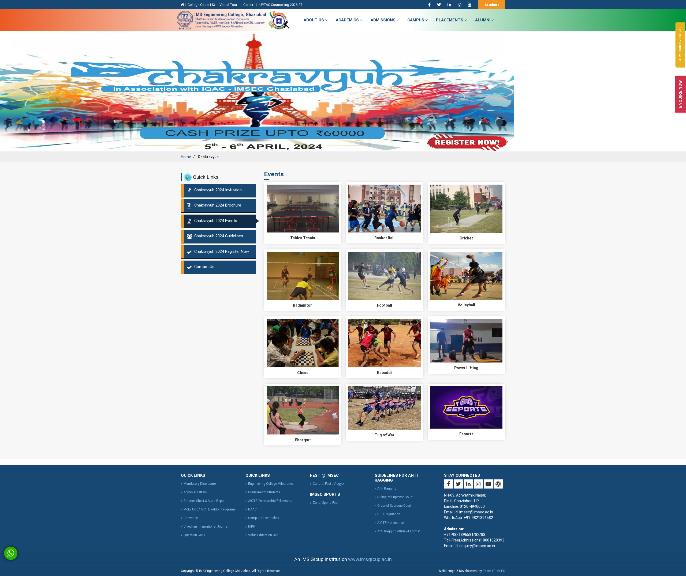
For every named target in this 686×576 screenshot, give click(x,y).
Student (491, 5)
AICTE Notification (390, 523)
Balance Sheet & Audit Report (205, 501)
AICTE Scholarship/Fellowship (270, 501)
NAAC (252, 509)
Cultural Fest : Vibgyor (329, 484)
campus (416, 20)
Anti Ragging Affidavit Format (398, 531)
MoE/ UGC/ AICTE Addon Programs (210, 509)
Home (186, 157)
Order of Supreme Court (394, 506)
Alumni (483, 20)
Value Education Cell (263, 535)
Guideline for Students (264, 492)
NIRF (251, 526)
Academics (348, 20)
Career (248, 5)
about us (314, 20)
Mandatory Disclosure (200, 484)
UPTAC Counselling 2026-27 (280, 5)
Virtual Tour (228, 5)
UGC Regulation (388, 514)
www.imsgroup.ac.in (370, 559)
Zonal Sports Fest (325, 503)
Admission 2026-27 (680, 45)
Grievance (191, 518)
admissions (384, 20)
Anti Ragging (386, 488)
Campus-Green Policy (263, 518)
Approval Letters (195, 492)
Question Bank (194, 535)
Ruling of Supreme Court (395, 497)
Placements (450, 20)
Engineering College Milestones (271, 484)
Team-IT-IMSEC (494, 571)
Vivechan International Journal (206, 526)
